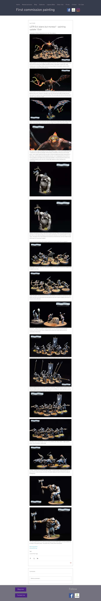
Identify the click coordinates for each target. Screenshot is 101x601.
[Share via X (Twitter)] (34, 558)
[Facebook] (68, 10)
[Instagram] (78, 10)
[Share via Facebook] (30, 558)
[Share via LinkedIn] (37, 558)
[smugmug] (73, 10)
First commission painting (35, 10)
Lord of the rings (34, 553)
